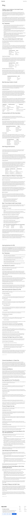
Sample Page (25, 1)
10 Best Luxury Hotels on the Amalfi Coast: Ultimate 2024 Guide (12, 10)
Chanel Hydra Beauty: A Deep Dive (10, 360)
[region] (9, 512)
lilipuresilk (3, 1)
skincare (22, 363)
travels (6, 17)
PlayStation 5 (10, 247)
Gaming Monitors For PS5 (8, 245)
